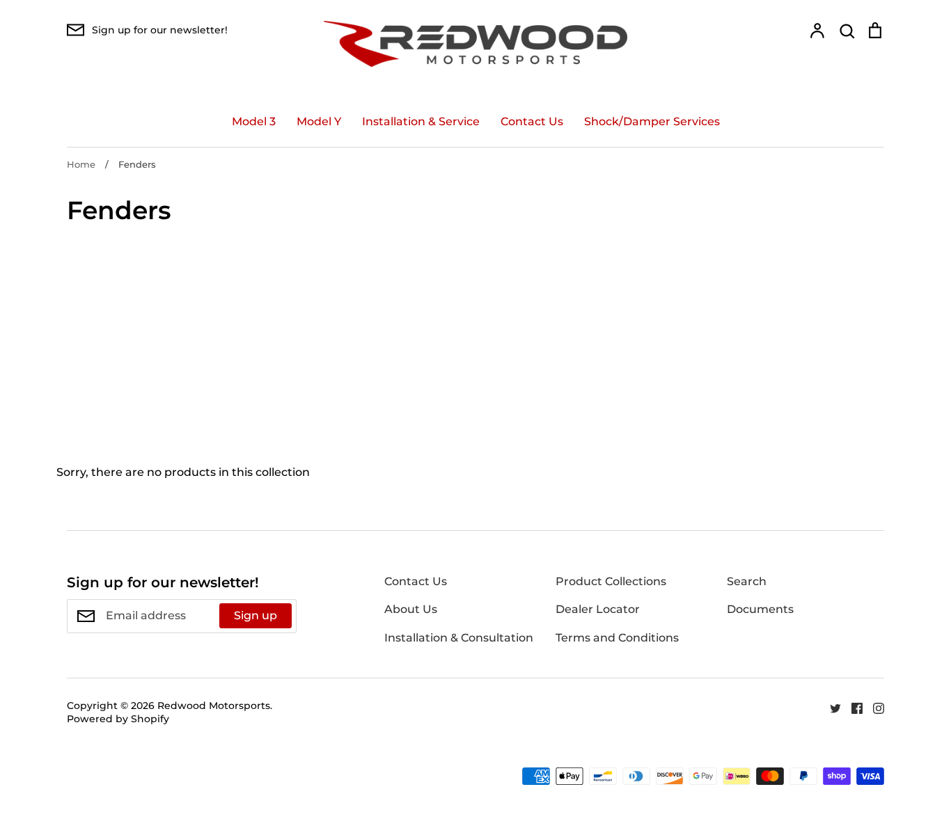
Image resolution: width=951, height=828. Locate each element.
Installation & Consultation (458, 637)
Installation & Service (421, 121)
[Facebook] (852, 708)
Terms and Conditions (617, 637)
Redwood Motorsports (213, 705)
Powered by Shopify (118, 718)
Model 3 (254, 121)
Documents (760, 609)
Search (747, 581)
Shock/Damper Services (652, 121)
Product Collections (611, 581)
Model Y (319, 121)
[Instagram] (873, 708)
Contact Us (532, 121)
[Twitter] (830, 708)
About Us (410, 609)
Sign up (255, 615)
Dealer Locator (598, 609)
